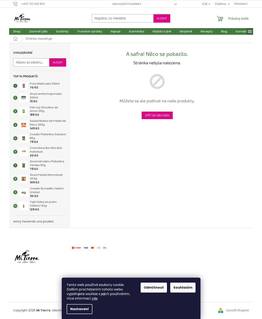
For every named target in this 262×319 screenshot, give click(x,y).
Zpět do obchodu (157, 115)
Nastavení (79, 309)
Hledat (162, 18)
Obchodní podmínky (126, 4)
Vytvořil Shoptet (237, 310)
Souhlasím (182, 287)
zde (95, 298)
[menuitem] (17, 31)
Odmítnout (154, 287)
